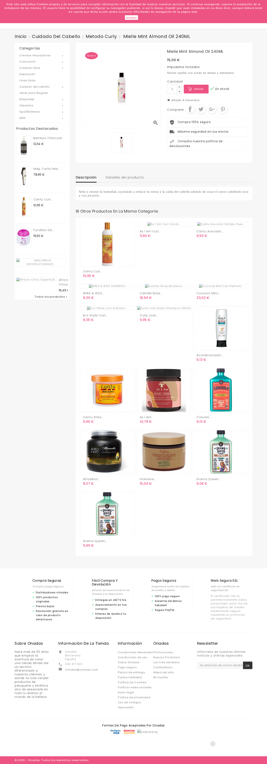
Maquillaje (41, 99)
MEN (41, 118)
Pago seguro (127, 667)
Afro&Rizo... (91, 479)
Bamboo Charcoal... (48, 138)
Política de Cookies (132, 682)
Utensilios (41, 105)
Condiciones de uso (132, 657)
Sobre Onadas (128, 662)
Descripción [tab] (86, 177)
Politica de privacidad (134, 697)
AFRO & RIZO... (94, 293)
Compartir (190, 109)
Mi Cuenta (160, 677)
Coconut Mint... (208, 293)
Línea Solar (27, 80)
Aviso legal (126, 692)
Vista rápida (104, 261)
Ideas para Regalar (33, 93)
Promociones (163, 652)
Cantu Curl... (43, 199)
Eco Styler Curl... (95, 315)
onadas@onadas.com (81, 670)
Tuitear (201, 109)
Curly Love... (149, 315)
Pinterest (223, 109)
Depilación (27, 74)
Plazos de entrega (131, 672)
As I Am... (147, 417)
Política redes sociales (135, 687)
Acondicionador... (209, 355)
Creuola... (203, 417)
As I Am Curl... (150, 231)
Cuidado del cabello (41, 87)
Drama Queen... (208, 479)
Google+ (212, 109)
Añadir (199, 89)
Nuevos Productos (166, 657)
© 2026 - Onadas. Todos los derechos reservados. (52, 760)
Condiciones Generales (135, 652)
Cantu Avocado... (209, 231)
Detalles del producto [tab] (125, 177)
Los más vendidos (166, 662)
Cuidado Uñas (41, 68)
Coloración (41, 62)
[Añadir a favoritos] (95, 261)
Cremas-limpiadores (41, 55)
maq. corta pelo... (46, 169)
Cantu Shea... (93, 417)
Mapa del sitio (163, 672)
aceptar (131, 17)
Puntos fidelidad (130, 677)
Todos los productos (51, 296)
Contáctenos (163, 667)
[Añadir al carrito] (87, 261)
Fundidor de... (43, 230)
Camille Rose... (151, 293)
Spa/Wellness (41, 112)
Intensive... (148, 479)
